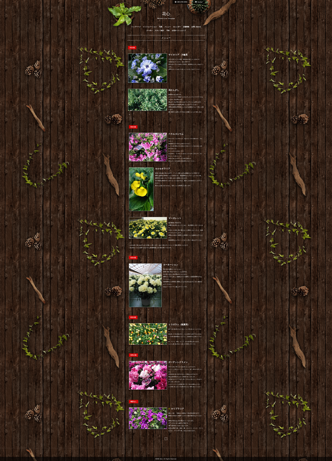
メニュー (168, 27)
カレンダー (177, 27)
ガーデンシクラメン (178, 362)
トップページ (136, 27)
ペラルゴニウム (176, 134)
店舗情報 (186, 27)
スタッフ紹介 (159, 30)
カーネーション (170, 264)
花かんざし (174, 90)
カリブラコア (177, 408)
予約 (168, 30)
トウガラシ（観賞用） (179, 324)
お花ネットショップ (179, 30)
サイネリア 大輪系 (178, 54)
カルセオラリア (162, 168)
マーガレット (174, 218)
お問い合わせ (196, 27)
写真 (160, 27)
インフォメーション (150, 27)
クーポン (149, 30)
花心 (166, 13)
